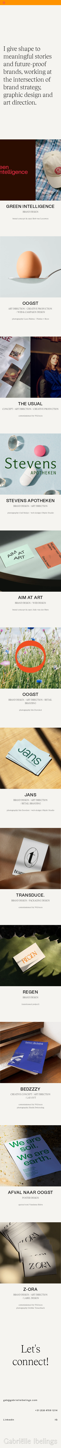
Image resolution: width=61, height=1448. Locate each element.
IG (56, 1420)
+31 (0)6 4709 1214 (46, 1410)
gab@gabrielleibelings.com (20, 1400)
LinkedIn (8, 1420)
